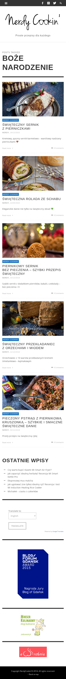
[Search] (6, 3)
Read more (6, 148)
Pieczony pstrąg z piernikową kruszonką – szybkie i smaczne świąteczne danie (32, 422)
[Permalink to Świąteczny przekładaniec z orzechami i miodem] (33, 318)
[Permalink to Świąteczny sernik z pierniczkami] (33, 98)
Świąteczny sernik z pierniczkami (20, 126)
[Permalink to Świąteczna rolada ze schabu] (33, 173)
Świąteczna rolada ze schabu (31, 199)
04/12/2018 (15, 430)
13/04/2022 (15, 203)
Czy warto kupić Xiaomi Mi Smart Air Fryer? (30, 469)
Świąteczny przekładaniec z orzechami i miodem (28, 346)
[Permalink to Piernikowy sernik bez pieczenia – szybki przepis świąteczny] (33, 240)
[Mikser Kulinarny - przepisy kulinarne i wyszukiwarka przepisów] (33, 624)
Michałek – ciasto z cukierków (23, 491)
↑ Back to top (33, 674)
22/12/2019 (15, 278)
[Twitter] (54, 3)
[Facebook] (43, 3)
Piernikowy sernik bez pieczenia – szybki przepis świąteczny (31, 269)
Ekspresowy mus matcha (20, 480)
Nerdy (5, 132)
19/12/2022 (15, 132)
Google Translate (58, 531)
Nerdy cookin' (10, 120)
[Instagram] (48, 3)
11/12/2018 (15, 352)
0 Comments (58, 148)
